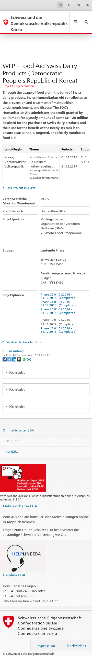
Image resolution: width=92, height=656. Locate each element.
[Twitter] (9, 359)
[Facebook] (5, 359)
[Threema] (19, 359)
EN (87, 5)
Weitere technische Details (25, 342)
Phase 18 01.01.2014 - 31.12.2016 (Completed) (58, 330)
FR (78, 5)
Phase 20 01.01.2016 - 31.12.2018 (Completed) (58, 311)
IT (69, 5)
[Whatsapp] (24, 359)
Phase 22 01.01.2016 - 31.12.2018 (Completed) (58, 296)
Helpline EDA (14, 575)
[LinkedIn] (14, 359)
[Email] (29, 359)
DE (61, 5)
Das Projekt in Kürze (21, 188)
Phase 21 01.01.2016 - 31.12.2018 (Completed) (58, 303)
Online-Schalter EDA (18, 430)
